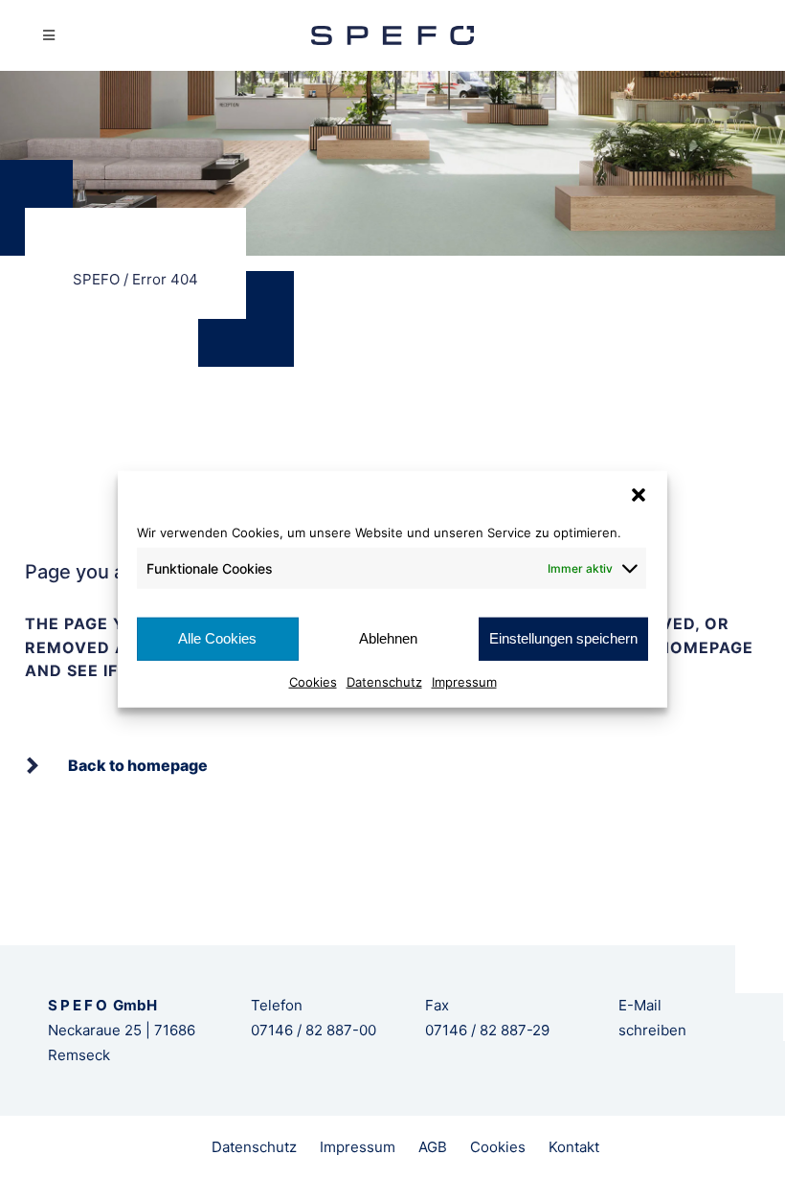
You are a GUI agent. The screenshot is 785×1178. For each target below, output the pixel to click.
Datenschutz (384, 681)
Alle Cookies (217, 638)
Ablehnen (388, 638)
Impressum (464, 681)
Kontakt (574, 1147)
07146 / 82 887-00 (313, 1030)
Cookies (313, 681)
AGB (432, 1147)
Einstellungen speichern (563, 638)
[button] (638, 495)
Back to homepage (138, 765)
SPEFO (96, 279)
